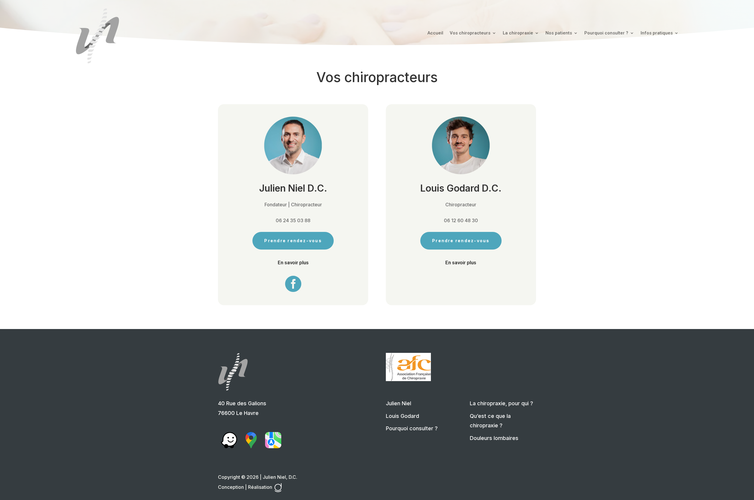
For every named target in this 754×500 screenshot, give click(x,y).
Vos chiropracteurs (470, 33)
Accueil (435, 33)
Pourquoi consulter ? (606, 33)
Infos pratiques (657, 33)
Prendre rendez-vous (293, 240)
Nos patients (558, 33)
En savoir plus (293, 262)
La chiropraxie (518, 33)
